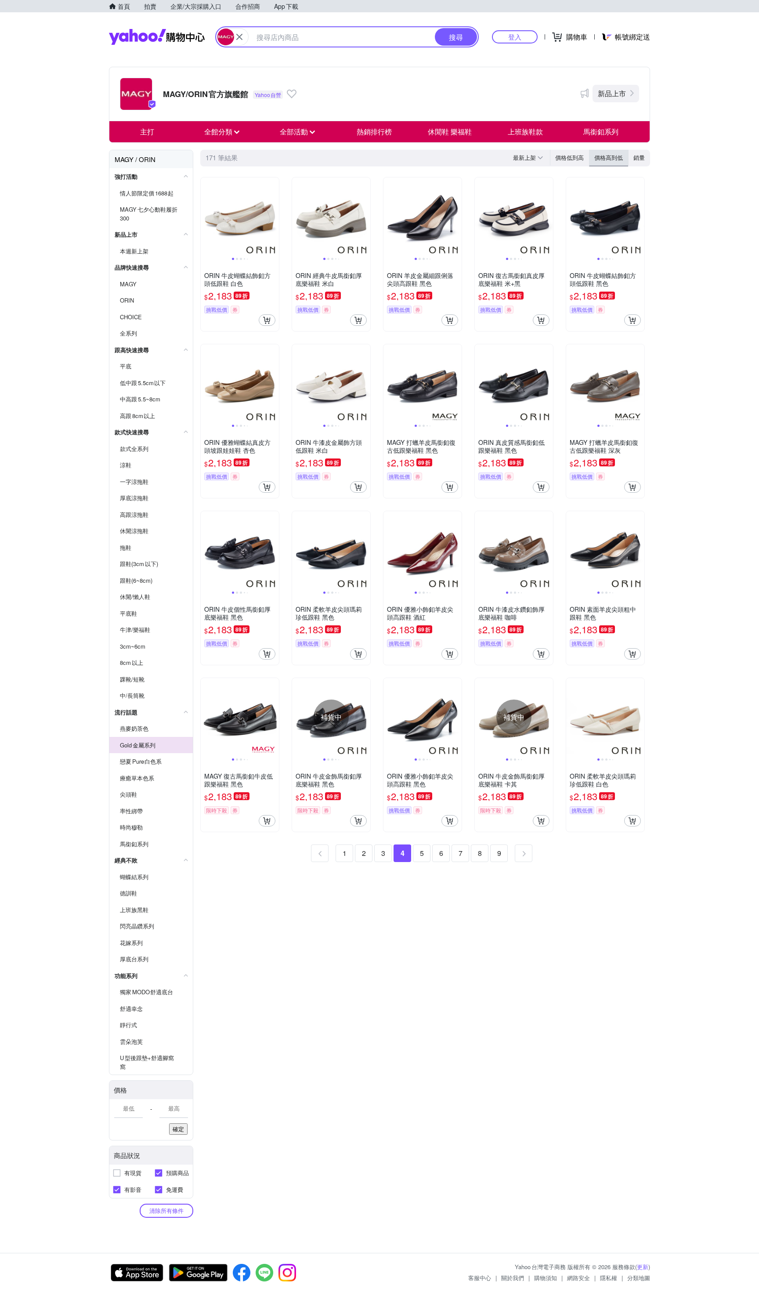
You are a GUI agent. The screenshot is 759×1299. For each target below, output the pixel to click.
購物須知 (545, 1278)
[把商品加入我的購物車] (267, 320)
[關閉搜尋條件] (239, 37)
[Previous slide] (206, 216)
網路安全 (578, 1278)
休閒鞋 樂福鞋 (450, 131)
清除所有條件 (166, 1210)
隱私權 (608, 1278)
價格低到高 (569, 157)
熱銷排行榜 (374, 131)
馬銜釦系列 (600, 131)
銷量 (639, 157)
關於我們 (512, 1278)
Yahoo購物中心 (157, 36)
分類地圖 (638, 1278)
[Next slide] (273, 216)
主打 (147, 131)
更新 (642, 1267)
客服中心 (479, 1278)
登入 (514, 36)
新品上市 (612, 93)
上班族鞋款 (525, 131)
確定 (178, 1129)
